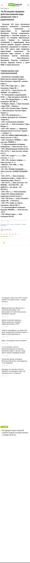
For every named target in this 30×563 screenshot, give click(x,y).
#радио (11, 224)
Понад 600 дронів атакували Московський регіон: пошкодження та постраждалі (14, 361)
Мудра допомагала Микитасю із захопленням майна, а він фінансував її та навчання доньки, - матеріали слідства (14, 311)
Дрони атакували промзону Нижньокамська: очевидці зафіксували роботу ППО (11, 322)
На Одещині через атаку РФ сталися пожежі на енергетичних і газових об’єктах (14, 300)
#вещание (23, 224)
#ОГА (8, 224)
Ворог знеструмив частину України (14, 341)
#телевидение (17, 224)
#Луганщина (3, 224)
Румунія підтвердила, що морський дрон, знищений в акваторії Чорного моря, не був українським (15, 332)
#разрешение (4, 225)
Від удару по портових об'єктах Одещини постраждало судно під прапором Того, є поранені (13, 371)
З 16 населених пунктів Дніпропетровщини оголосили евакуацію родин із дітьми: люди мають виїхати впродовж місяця (13, 350)
